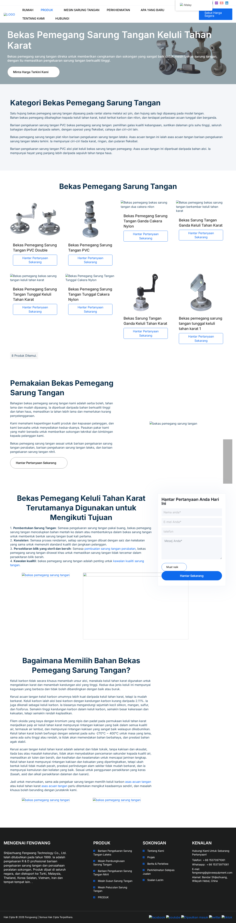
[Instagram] (216, 3)
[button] (54, 9)
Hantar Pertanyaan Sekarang (35, 260)
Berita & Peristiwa (157, 863)
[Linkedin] (227, 3)
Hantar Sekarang (192, 576)
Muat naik (172, 567)
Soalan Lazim (155, 879)
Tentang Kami (155, 850)
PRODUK (103, 897)
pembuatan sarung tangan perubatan (110, 548)
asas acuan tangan (138, 781)
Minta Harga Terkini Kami (30, 72)
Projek (151, 857)
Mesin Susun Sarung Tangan (115, 880)
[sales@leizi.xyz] (221, 3)
